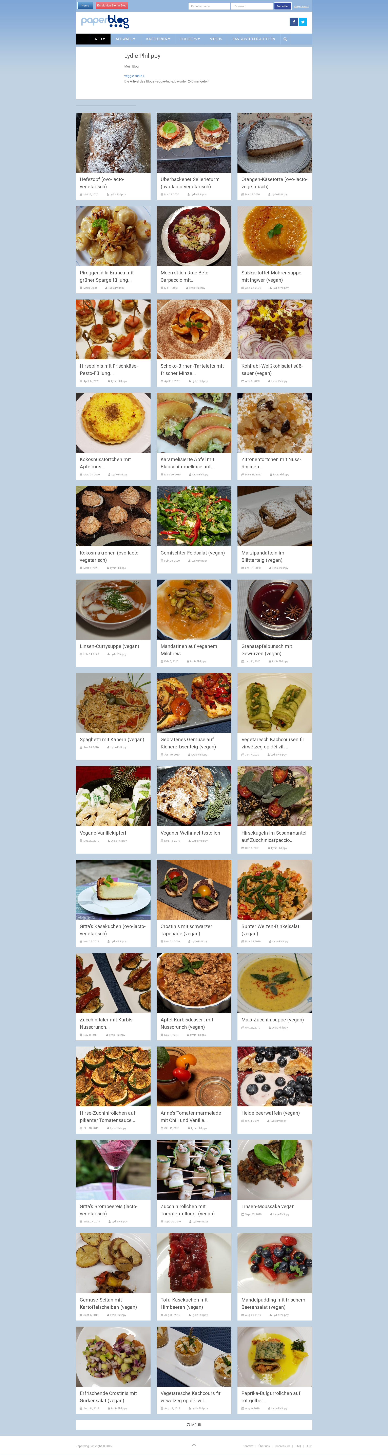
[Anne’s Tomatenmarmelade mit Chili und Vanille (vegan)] (194, 1077)
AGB (309, 1446)
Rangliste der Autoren (253, 39)
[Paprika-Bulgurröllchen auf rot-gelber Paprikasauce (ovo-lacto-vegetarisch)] (274, 1357)
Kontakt (248, 1446)
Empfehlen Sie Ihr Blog (112, 5)
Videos (216, 39)
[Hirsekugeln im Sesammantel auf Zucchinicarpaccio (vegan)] (274, 796)
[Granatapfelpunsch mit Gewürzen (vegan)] (274, 610)
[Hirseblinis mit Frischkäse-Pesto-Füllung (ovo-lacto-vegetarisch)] (113, 329)
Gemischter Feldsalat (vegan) (193, 553)
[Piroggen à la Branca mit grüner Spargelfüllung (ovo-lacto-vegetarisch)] (113, 236)
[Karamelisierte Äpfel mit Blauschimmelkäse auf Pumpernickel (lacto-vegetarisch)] (194, 423)
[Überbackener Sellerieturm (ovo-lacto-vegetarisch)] (194, 143)
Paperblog (82, 1446)
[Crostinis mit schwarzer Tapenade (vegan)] (194, 890)
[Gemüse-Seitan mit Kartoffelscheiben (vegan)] (113, 1263)
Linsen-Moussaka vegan (268, 1206)
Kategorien (157, 39)
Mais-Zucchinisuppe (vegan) (272, 1020)
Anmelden (282, 6)
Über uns (264, 1446)
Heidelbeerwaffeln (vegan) (270, 1113)
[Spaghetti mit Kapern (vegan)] (113, 703)
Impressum (282, 1446)
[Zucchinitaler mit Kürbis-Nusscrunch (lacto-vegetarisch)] (113, 983)
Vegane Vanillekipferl (103, 833)
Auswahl (124, 39)
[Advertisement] (209, 22)
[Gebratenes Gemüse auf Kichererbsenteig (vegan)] (194, 703)
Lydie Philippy (118, 194)
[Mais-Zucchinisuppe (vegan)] (274, 983)
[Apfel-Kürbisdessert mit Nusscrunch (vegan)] (194, 983)
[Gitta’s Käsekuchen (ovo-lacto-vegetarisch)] (113, 890)
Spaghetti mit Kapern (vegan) (112, 739)
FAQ (298, 1446)
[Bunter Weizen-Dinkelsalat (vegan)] (274, 890)
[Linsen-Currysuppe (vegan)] (113, 610)
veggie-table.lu (134, 76)
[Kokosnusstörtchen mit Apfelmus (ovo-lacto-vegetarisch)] (113, 423)
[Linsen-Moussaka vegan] (274, 1170)
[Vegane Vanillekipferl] (113, 796)
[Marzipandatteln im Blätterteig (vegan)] (274, 516)
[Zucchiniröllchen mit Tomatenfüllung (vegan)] (194, 1170)
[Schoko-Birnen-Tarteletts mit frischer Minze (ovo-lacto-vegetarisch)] (194, 329)
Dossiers (188, 39)
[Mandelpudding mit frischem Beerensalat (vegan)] (274, 1263)
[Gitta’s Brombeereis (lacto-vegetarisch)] (113, 1170)
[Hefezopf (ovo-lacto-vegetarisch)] (113, 143)
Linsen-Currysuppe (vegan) (109, 646)
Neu (99, 39)
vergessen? (301, 6)
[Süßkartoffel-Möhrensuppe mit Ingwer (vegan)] (274, 236)
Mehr (196, 1425)
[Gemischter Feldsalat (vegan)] (194, 516)
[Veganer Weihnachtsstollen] (194, 796)
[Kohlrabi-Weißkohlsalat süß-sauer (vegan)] (274, 329)
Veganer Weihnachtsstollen (190, 833)
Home (85, 5)
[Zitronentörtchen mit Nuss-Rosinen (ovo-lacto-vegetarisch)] (274, 423)
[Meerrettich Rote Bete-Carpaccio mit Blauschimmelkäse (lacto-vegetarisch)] (194, 236)
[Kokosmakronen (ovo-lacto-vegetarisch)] (113, 516)
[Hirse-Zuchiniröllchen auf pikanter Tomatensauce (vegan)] (113, 1077)
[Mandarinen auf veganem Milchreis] (194, 610)
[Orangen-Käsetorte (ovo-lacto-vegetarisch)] (274, 143)
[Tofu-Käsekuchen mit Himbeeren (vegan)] (194, 1263)
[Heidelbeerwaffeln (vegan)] (274, 1077)
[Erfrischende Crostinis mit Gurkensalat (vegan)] (113, 1357)
